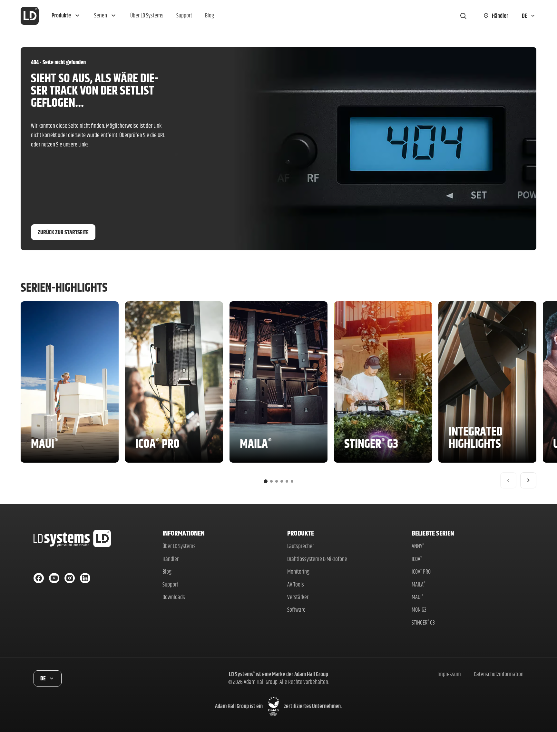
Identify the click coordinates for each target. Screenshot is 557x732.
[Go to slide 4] (281, 481)
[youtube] (54, 578)
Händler (170, 559)
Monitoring (298, 571)
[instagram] (69, 578)
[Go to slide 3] (276, 481)
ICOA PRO (421, 571)
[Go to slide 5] (287, 481)
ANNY (418, 546)
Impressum (449, 674)
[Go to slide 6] (292, 481)
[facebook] (39, 578)
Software (296, 609)
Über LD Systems (179, 546)
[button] (66, 16)
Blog (166, 571)
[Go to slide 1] (266, 481)
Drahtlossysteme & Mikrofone (317, 559)
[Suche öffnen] (463, 16)
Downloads (173, 597)
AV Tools (295, 584)
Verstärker (297, 597)
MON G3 (419, 609)
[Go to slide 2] (271, 481)
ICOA (417, 559)
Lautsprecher (300, 546)
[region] (278, 394)
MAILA (418, 584)
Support (170, 584)
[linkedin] (85, 578)
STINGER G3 (423, 622)
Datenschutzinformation (498, 674)
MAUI (417, 597)
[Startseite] (30, 16)
